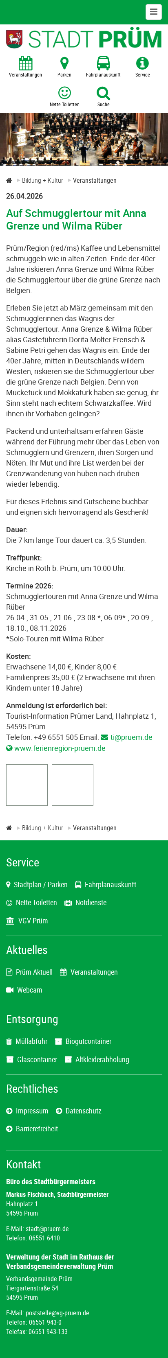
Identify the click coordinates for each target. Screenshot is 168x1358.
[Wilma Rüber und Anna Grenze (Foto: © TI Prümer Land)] (27, 802)
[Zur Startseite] (9, 180)
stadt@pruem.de (47, 1228)
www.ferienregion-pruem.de (60, 748)
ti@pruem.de (132, 737)
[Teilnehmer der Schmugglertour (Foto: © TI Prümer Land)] (72, 802)
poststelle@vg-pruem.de (57, 1312)
